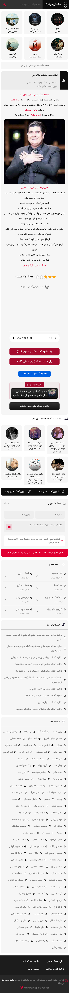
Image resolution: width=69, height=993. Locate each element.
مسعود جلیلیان (40, 826)
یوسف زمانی (56, 806)
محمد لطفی (38, 839)
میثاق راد (58, 826)
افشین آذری (44, 745)
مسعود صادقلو (19, 826)
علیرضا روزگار (56, 920)
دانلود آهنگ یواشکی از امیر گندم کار (45, 689)
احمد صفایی (15, 738)
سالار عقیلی (33, 94)
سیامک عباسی (37, 866)
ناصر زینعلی (57, 812)
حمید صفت (17, 792)
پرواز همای (42, 779)
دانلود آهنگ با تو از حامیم (50, 702)
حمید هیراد (35, 792)
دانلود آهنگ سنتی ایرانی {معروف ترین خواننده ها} (38, 671)
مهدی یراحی (56, 819)
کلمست (41, 893)
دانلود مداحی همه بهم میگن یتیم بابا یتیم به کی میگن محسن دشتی (33, 637)
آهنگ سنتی (31, 82)
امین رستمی (41, 752)
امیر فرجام (8, 752)
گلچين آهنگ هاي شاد (49, 491)
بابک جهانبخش (23, 765)
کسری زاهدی (25, 893)
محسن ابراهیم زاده (53, 853)
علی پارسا (39, 927)
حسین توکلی (24, 779)
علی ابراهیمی (56, 934)
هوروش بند (21, 806)
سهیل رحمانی (56, 887)
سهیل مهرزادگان (16, 880)
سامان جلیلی (19, 887)
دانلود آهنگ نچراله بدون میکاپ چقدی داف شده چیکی (36, 657)
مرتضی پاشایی (28, 833)
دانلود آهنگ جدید (55, 961)
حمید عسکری (16, 785)
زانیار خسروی (38, 934)
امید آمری (27, 745)
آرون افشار (57, 732)
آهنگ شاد (57, 585)
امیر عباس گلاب (38, 758)
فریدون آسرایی (55, 900)
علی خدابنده (56, 927)
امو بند (21, 758)
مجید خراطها (56, 839)
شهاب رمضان (36, 860)
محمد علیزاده (19, 839)
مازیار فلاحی (16, 853)
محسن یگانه (56, 846)
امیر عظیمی (57, 758)
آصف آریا (42, 732)
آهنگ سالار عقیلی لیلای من (44, 75)
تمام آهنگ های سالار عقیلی (34, 374)
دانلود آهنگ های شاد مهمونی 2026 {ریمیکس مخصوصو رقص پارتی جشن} (33, 680)
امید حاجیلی (11, 745)
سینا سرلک (17, 873)
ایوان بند (58, 765)
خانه (47, 65)
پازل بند (22, 772)
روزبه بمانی (57, 947)
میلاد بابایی (39, 812)
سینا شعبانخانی (36, 873)
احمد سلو (32, 738)
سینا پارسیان (36, 880)
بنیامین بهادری (39, 772)
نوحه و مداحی (22, 609)
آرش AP (27, 732)
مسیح (59, 833)
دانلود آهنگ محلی (55, 969)
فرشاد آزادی (36, 900)
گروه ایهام (42, 765)
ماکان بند (33, 853)
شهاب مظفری (56, 860)
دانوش (47, 799)
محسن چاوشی (16, 846)
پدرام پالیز (57, 779)
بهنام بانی (57, 772)
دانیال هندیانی (30, 799)
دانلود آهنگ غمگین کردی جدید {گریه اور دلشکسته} (38, 664)
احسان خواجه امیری (53, 738)
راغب (14, 799)
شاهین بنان (56, 866)
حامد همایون (35, 785)
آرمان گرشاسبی (10, 732)
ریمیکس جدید (22, 597)
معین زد (46, 833)
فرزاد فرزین (19, 900)
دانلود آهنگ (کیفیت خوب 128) (32, 352)
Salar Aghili (36, 115)
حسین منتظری (55, 785)
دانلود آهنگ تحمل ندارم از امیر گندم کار (44, 695)
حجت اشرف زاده (54, 792)
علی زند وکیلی (19, 920)
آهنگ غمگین (23, 585)
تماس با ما (33, 969)
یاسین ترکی (39, 806)
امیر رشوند (24, 752)
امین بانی (57, 752)
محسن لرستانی (37, 846)
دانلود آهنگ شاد (31, 961)
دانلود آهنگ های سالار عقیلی (34, 406)
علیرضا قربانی (56, 913)
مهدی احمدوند (19, 819)
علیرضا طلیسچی (18, 913)
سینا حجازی (56, 873)
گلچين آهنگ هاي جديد (15, 491)
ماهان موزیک (53, 4)
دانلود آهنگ (44, 94)
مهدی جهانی (38, 819)
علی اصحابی (23, 927)
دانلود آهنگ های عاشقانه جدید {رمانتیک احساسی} (38, 709)
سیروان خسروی (17, 866)
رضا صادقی (57, 940)
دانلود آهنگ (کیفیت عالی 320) (32, 361)
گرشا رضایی (56, 893)
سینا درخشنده (55, 880)
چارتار (59, 799)
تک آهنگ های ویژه (53, 597)
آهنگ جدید (42, 82)
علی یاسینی (38, 920)
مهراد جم (23, 812)
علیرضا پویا (38, 913)
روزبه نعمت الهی (22, 940)
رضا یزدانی (20, 934)
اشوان (59, 745)
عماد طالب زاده (40, 907)
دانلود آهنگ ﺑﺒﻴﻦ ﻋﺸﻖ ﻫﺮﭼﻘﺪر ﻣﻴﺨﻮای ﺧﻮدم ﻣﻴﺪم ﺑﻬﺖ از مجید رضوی (34, 648)
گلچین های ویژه (54, 609)
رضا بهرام (40, 940)
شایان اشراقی (17, 860)
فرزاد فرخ (58, 907)
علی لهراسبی (20, 907)
